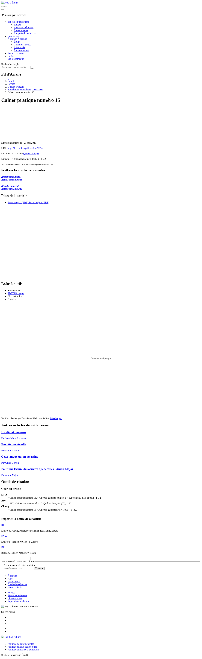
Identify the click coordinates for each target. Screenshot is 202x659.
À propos (22, 39)
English (11, 56)
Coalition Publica (22, 44)
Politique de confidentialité (21, 644)
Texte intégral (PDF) (18, 202)
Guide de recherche (17, 584)
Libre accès (19, 47)
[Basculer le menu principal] (2, 9)
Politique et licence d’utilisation (23, 649)
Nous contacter (15, 587)
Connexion (13, 36)
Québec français (16, 86)
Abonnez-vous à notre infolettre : (20, 565)
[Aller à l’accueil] (9, 2)
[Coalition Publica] (11, 637)
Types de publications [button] (18, 21)
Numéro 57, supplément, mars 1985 (25, 89)
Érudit (17, 41)
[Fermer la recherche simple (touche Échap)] (5, 6)
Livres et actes (21, 30)
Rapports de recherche (25, 33)
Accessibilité (14, 581)
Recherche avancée (17, 53)
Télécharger (56, 418)
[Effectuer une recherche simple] (2, 6)
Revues (17, 24)
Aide (10, 578)
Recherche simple (10, 64)
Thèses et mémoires (23, 27)
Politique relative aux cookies (22, 646)
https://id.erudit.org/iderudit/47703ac (26, 148)
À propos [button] (13, 39)
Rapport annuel (21, 50)
